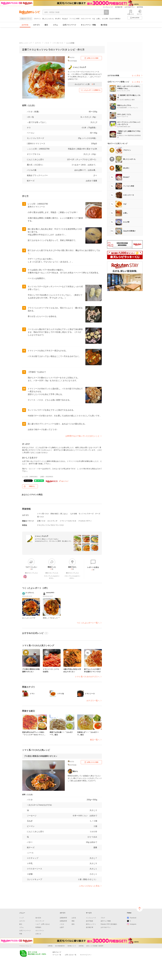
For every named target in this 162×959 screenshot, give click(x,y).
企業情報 (50, 945)
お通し (98, 18)
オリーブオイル (33, 154)
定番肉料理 (63, 918)
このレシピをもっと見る (89, 886)
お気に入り (130, 14)
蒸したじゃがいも (48, 18)
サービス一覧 (57, 955)
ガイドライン (39, 930)
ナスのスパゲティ (85, 521)
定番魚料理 (63, 921)
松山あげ (65, 18)
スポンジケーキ (86, 18)
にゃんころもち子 (41, 536)
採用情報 (81, 945)
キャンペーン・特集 (88, 25)
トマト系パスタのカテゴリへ (87, 677)
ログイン (139, 14)
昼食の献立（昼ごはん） (59, 514)
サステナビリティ (85, 955)
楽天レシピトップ (25, 43)
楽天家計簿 (118, 7)
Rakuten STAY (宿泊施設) (109, 924)
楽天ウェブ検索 (106, 921)
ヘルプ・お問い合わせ (42, 924)
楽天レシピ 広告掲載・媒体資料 (94, 945)
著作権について (72, 945)
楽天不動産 (89, 921)
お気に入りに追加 (92, 58)
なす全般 (73, 514)
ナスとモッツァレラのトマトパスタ (50, 525)
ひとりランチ (53, 521)
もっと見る (136, 75)
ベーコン (31, 133)
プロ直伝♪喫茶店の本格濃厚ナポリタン (40, 756)
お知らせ (38, 934)
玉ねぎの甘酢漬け (115, 18)
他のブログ (64, 481)
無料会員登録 (135, 17)
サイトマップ (39, 921)
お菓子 (62, 927)
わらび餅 (105, 18)
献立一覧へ (95, 740)
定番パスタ (41, 521)
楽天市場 (140, 7)
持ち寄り (58, 18)
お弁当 (74, 918)
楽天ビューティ (91, 924)
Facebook (133, 918)
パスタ (46, 43)
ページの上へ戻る (140, 909)
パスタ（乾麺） (33, 112)
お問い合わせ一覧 (70, 955)
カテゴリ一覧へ (93, 701)
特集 (20, 934)
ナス (29, 128)
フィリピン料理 (74, 18)
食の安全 (104, 25)
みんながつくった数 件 (85, 84)
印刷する (32, 486)
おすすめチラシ (130, 7)
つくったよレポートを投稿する (90, 90)
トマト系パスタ (57, 43)
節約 (73, 924)
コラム (55, 25)
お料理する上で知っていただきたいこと (82, 436)
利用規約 (38, 927)
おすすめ (25, 25)
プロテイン (37, 18)
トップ (21, 918)
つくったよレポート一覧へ (88, 623)
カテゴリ (36, 25)
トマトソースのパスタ (68, 521)
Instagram (133, 924)
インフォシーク (108, 7)
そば (93, 18)
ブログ (103, 918)
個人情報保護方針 (60, 945)
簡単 (73, 921)
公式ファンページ (69, 25)
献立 (46, 25)
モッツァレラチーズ (35, 138)
